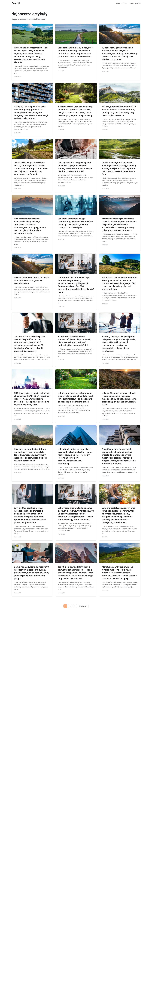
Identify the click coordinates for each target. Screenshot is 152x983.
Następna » (83, 606)
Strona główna (135, 3)
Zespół (15, 3)
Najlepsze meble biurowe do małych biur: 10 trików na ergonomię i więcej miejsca (32, 280)
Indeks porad (121, 3)
